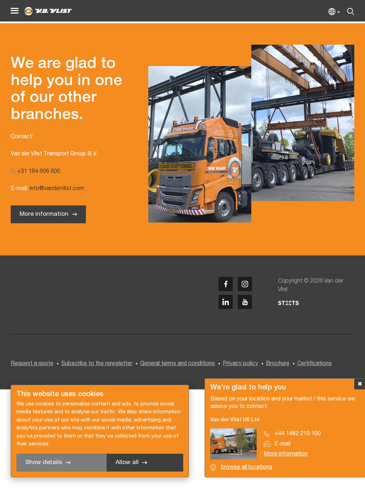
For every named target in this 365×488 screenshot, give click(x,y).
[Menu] (15, 11)
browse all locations (246, 467)
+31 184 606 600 (38, 171)
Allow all (127, 462)
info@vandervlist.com (57, 188)
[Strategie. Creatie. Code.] (288, 303)
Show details (43, 462)
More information (44, 214)
